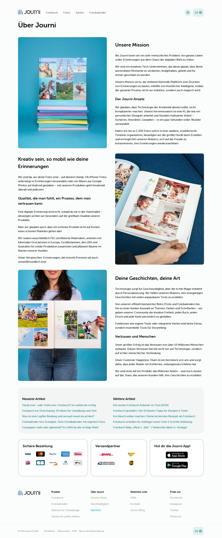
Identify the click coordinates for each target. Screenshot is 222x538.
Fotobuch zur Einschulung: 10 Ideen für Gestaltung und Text (59, 410)
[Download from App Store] (177, 456)
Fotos (66, 12)
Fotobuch (52, 12)
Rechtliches (49, 531)
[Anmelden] (187, 12)
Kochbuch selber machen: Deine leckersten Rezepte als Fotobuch (154, 416)
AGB (74, 531)
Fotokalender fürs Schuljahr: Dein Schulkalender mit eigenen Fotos (63, 421)
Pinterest (175, 516)
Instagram (176, 504)
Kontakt (135, 504)
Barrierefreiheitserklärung (91, 531)
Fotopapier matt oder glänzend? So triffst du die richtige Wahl (60, 427)
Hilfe (133, 497)
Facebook (176, 497)
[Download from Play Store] (177, 466)
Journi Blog (137, 510)
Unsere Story (99, 497)
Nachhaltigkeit (100, 504)
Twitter (174, 510)
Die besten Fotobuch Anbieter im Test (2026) (141, 405)
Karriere (96, 510)
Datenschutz (64, 531)
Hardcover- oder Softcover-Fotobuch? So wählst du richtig (59, 405)
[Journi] (29, 12)
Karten (80, 12)
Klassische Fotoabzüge (65, 510)
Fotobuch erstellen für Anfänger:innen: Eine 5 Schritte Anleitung (152, 421)
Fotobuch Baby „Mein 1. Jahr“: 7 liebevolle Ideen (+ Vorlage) (150, 427)
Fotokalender (97, 12)
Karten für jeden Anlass (65, 516)
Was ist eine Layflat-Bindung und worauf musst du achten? (58, 416)
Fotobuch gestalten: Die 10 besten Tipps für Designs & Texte (150, 410)
